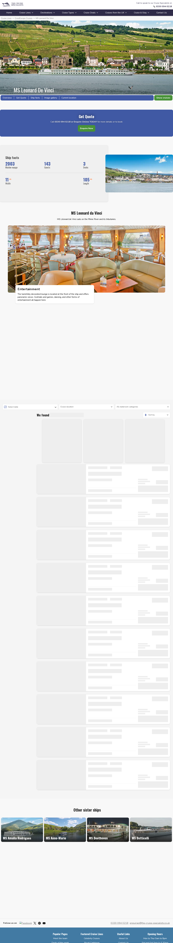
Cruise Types (68, 12)
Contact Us (161, 12)
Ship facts (35, 97)
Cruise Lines (25, 12)
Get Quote (21, 97)
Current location (68, 97)
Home (9, 12)
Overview (7, 97)
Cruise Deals (90, 12)
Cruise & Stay (140, 12)
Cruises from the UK (114, 12)
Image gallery (50, 97)
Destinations (46, 12)
